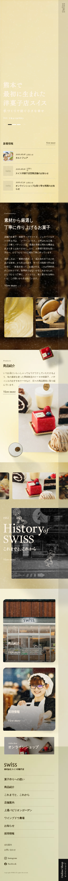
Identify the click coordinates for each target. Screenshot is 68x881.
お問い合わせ (10, 849)
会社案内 (8, 844)
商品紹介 (9, 787)
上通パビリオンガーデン (18, 810)
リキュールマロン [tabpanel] (16, 118)
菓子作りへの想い (14, 779)
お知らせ (9, 825)
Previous (5, 124)
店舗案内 (9, 802)
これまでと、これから (17, 794)
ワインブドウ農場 (14, 818)
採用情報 (9, 833)
